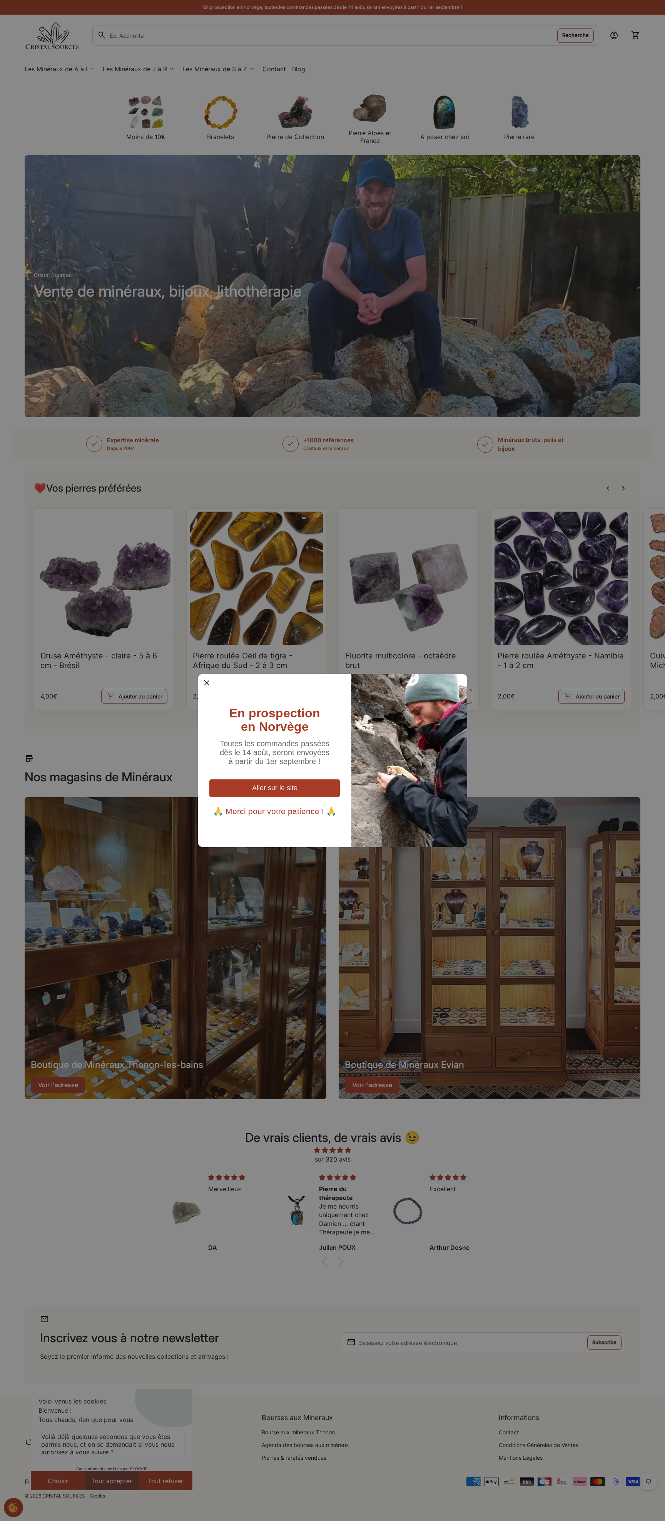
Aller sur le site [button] (274, 788)
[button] (207, 683)
